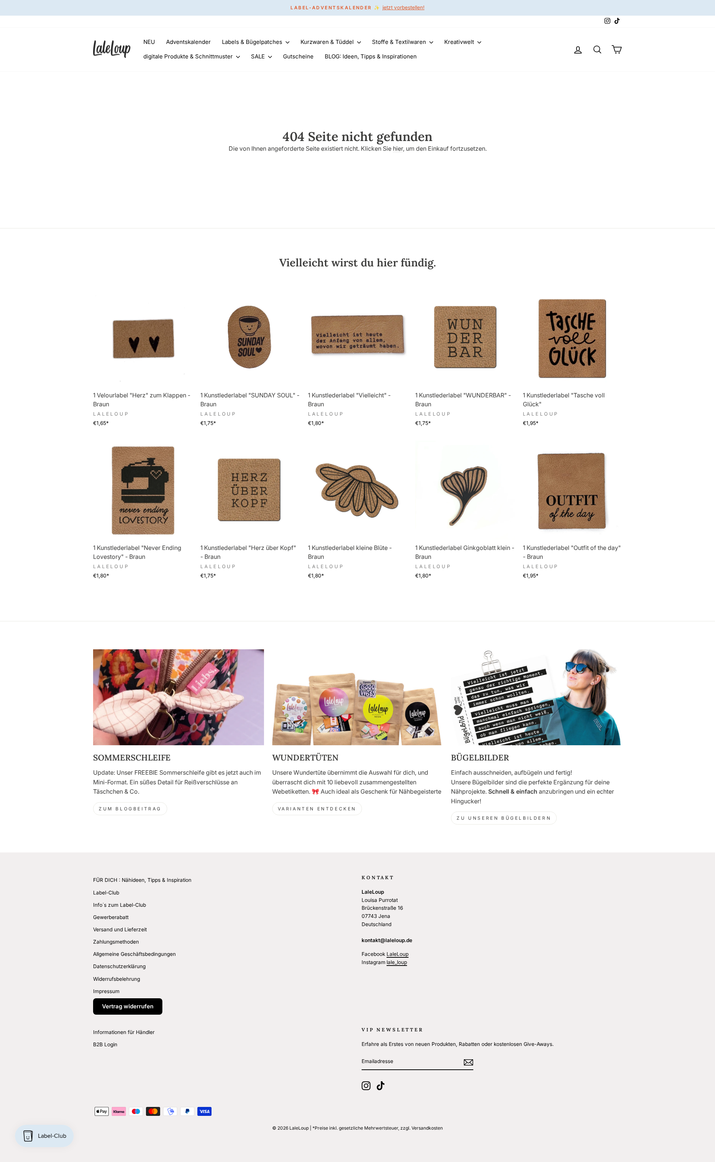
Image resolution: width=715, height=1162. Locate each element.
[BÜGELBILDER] (536, 697)
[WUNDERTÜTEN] (357, 697)
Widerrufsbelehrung (116, 979)
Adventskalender (188, 41)
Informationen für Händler (124, 1032)
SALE (258, 56)
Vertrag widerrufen (127, 1006)
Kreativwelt (460, 41)
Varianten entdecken (317, 809)
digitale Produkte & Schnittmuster (188, 56)
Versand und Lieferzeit (120, 929)
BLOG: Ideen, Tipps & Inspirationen (371, 56)
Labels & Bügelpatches (253, 41)
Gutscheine (298, 56)
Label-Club (106, 893)
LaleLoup (398, 954)
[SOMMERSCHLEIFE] (178, 697)
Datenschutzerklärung (119, 966)
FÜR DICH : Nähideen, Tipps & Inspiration (142, 880)
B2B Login (105, 1044)
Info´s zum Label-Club (119, 905)
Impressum (106, 991)
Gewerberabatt (110, 917)
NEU (149, 41)
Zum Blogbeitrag (130, 809)
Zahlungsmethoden (116, 942)
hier (398, 148)
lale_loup (397, 962)
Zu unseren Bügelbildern (504, 818)
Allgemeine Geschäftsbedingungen (134, 954)
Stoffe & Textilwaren (400, 41)
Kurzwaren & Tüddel (328, 41)
